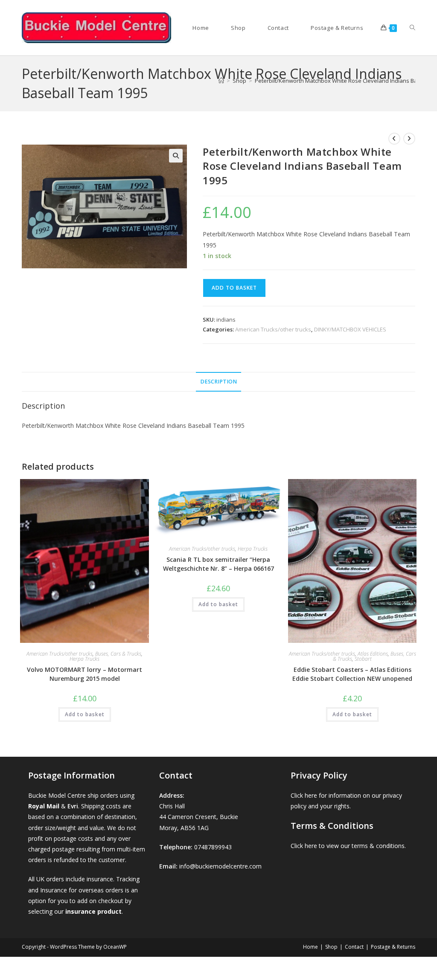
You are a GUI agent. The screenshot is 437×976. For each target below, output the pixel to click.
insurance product (93, 911)
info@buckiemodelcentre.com (220, 866)
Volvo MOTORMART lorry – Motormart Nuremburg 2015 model (84, 674)
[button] (176, 156)
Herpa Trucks (84, 658)
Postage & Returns (393, 946)
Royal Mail (43, 806)
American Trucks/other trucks (273, 329)
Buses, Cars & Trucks (118, 653)
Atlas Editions (373, 653)
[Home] (221, 80)
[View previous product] (394, 139)
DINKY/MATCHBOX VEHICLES (350, 329)
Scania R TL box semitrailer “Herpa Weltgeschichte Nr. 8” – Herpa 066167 (218, 563)
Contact (354, 946)
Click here (304, 795)
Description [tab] (218, 381)
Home (310, 946)
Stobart (363, 658)
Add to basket (234, 287)
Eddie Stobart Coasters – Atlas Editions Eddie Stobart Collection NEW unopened (352, 674)
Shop (331, 946)
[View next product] (409, 139)
